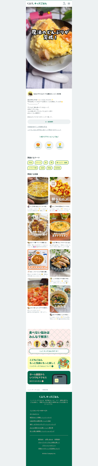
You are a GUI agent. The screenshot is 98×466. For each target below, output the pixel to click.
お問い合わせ (49, 439)
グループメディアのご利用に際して (49, 442)
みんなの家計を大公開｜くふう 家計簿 (41, 428)
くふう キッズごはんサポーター (49, 351)
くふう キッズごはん (34, 390)
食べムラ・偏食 (62, 162)
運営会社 (40, 439)
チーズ (38, 162)
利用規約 (57, 439)
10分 (30, 162)
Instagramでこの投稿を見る (37, 127)
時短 (49, 168)
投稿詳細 (45, 390)
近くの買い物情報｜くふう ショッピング (42, 431)
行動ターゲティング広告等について (49, 448)
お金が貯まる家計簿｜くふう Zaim (40, 421)
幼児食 (57, 168)
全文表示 (50, 121)
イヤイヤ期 (33, 168)
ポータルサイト (34, 414)
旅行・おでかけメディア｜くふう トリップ (43, 424)
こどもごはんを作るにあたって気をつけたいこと (44, 130)
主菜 (42, 168)
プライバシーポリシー (49, 445)
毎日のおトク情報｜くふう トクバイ (41, 417)
